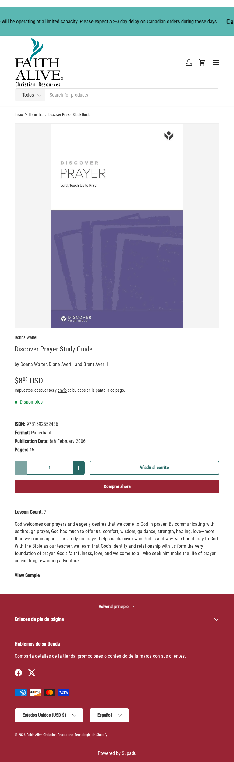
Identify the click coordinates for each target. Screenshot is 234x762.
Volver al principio (114, 606)
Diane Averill (61, 364)
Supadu (129, 753)
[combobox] (117, 95)
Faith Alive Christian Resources (50, 735)
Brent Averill (95, 364)
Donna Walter (26, 337)
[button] (202, 62)
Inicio (19, 114)
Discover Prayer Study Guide (69, 114)
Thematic (36, 114)
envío (62, 390)
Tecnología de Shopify (91, 735)
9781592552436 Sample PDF (27, 575)
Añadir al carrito (154, 467)
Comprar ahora (117, 486)
